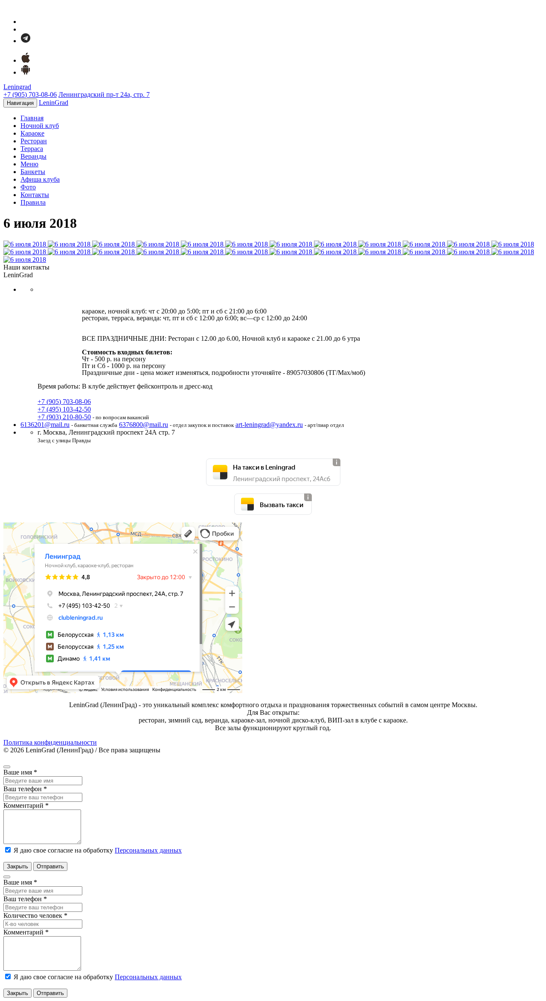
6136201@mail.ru (45, 424)
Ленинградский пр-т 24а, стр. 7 (104, 94)
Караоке (32, 133)
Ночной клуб (39, 125)
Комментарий (26, 805)
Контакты (34, 194)
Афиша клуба (40, 179)
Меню (29, 164)
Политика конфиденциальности (50, 742)
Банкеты (32, 171)
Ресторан (33, 141)
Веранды (33, 156)
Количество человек (35, 915)
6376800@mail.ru (143, 424)
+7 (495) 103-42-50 (64, 409)
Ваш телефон (25, 788)
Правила (33, 202)
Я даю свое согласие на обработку (97, 850)
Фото (28, 187)
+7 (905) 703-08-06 (30, 94)
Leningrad (17, 86)
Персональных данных (148, 850)
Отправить (50, 866)
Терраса (31, 148)
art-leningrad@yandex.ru (269, 424)
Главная (32, 118)
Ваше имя (20, 772)
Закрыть (17, 866)
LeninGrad (53, 102)
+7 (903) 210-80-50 (64, 417)
